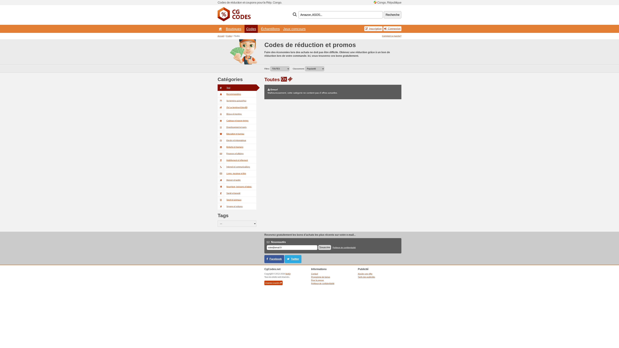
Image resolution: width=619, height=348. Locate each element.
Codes (251, 29)
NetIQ (287, 274)
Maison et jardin (233, 180)
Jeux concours (294, 29)
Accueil (221, 36)
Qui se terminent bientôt (236, 107)
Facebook (276, 259)
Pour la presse (317, 280)
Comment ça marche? (391, 36)
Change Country (272, 283)
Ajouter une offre (365, 274)
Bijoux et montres (234, 114)
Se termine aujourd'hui (236, 101)
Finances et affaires (235, 154)
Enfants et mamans (234, 147)
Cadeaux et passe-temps (237, 121)
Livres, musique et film (236, 173)
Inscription (375, 28)
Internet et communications (238, 167)
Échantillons (270, 29)
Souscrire (324, 247)
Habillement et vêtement (237, 160)
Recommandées (233, 94)
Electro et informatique (236, 140)
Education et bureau (235, 134)
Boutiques (233, 29)
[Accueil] (220, 29)
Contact (314, 274)
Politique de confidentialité (344, 248)
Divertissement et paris (236, 127)
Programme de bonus (320, 277)
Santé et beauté (233, 193)
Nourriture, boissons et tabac (239, 187)
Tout (228, 88)
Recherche (392, 14)
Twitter (295, 259)
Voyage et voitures (234, 206)
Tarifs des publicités (366, 277)
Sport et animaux (233, 200)
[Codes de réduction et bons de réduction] (234, 20)
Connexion (394, 28)
